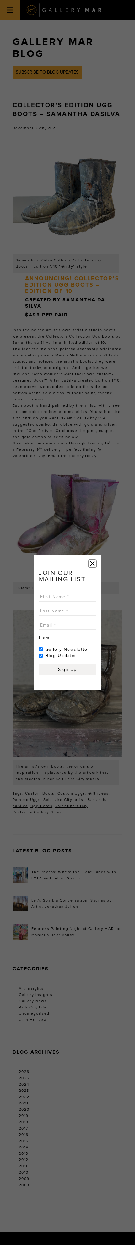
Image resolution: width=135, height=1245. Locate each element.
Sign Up (67, 669)
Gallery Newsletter (67, 649)
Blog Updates (61, 655)
